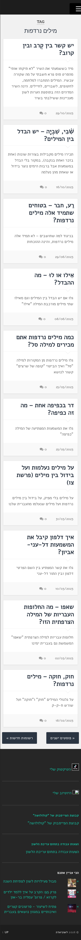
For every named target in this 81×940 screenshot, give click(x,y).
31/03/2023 (64, 519)
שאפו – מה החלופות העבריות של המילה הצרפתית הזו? (49, 614)
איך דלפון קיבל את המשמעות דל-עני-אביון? (50, 544)
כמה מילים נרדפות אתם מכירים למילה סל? (45, 341)
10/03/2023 (64, 588)
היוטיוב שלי (62, 793)
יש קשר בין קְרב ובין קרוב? (48, 49)
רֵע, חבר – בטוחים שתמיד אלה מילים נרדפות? (51, 212)
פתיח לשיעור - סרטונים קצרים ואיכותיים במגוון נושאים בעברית (30, 909)
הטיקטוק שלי (60, 769)
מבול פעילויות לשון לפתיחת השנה (29, 881)
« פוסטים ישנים (62, 737)
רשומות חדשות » (19, 737)
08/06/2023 (64, 319)
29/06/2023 (64, 257)
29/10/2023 (64, 113)
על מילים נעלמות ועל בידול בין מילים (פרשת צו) (45, 475)
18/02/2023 (64, 720)
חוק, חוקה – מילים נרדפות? (50, 680)
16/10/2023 (64, 187)
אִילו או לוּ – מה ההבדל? (54, 279)
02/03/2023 (64, 658)
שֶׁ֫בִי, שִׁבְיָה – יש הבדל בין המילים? (45, 135)
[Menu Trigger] (75, 9)
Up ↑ (5, 932)
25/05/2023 (64, 387)
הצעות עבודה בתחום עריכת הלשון (55, 844)
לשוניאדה (62, 932)
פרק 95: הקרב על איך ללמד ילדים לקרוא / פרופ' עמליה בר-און (30, 894)
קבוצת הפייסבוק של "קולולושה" (56, 815)
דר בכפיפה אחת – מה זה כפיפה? (47, 409)
